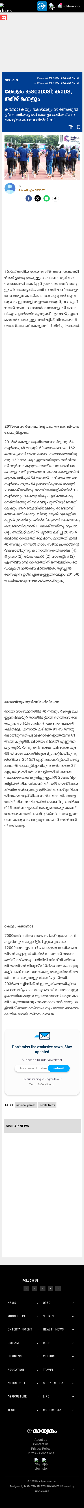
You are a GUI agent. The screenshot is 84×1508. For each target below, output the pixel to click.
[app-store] (46, 1464)
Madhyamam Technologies (41, 1486)
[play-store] (38, 1464)
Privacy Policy (40, 1448)
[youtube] (50, 1288)
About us (40, 1439)
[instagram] (43, 1288)
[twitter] (34, 1288)
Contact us (40, 1444)
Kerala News (47, 1105)
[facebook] (28, 198)
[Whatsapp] (46, 198)
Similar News (17, 1126)
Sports (11, 80)
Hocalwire (42, 1491)
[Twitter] (37, 198)
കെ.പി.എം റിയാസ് (32, 190)
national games (25, 1105)
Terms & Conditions (41, 1084)
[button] (6, 6)
